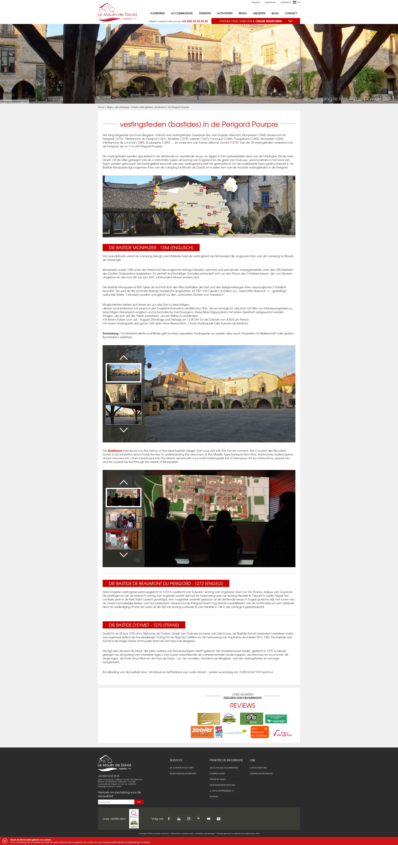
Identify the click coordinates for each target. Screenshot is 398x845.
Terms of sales (218, 779)
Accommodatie (182, 13)
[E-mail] (208, 818)
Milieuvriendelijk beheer (183, 774)
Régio (243, 13)
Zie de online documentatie (224, 768)
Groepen (259, 13)
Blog (275, 13)
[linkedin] (198, 818)
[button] (4, 840)
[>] (124, 430)
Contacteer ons (258, 768)
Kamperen (158, 13)
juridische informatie (261, 774)
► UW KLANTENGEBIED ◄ (222, 791)
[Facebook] (169, 818)
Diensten (205, 13)
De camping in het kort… (183, 768)
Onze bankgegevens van (222, 785)
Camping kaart (217, 774)
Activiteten (225, 13)
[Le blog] (218, 818)
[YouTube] (179, 818)
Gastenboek (270, 2)
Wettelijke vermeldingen (205, 833)
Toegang (256, 2)
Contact (291, 13)
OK (139, 802)
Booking (214, 797)
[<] (124, 357)
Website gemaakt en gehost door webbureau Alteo (238, 833)
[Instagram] (188, 818)
